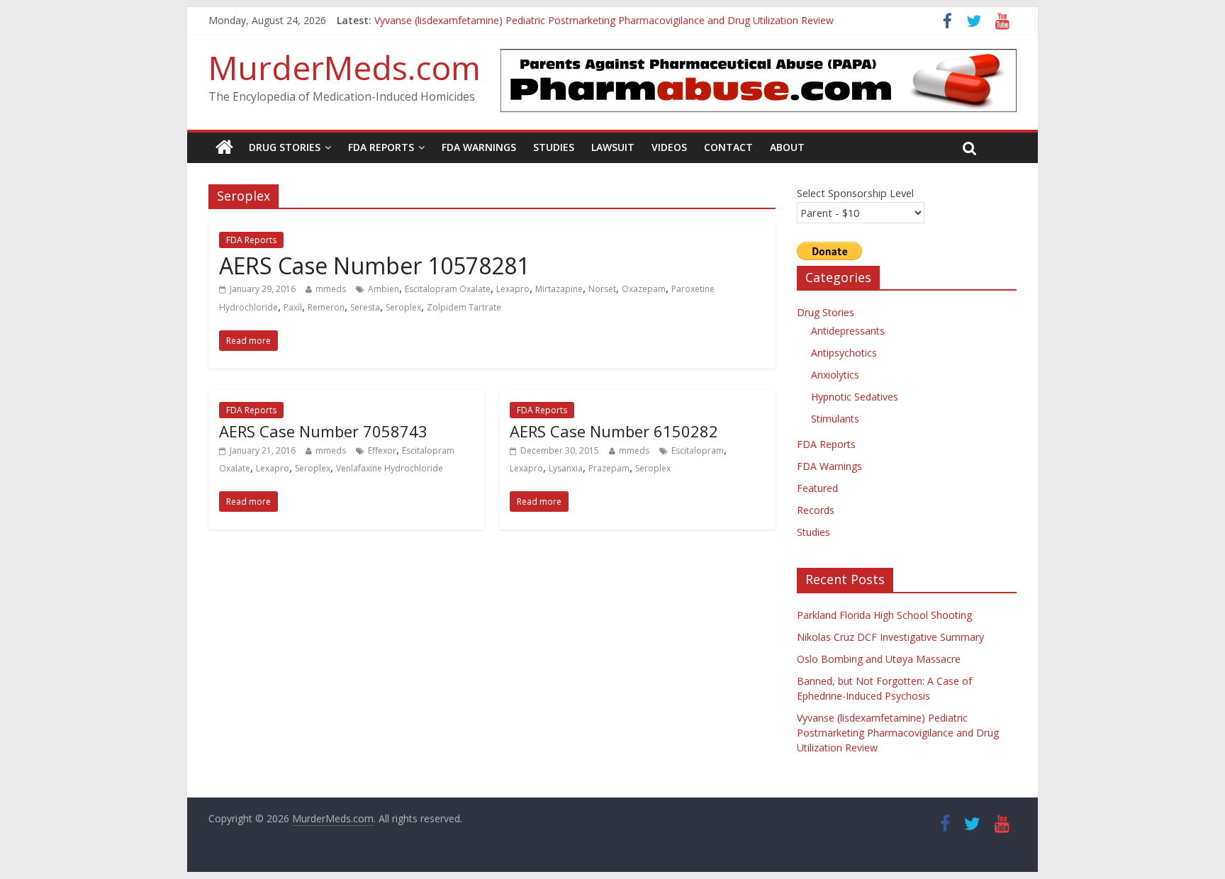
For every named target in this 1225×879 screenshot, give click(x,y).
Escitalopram (697, 450)
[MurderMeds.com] (224, 147)
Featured (817, 488)
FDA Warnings (479, 147)
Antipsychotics (844, 352)
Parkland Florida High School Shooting (884, 615)
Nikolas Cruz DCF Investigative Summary (890, 637)
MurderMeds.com (344, 67)
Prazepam (609, 468)
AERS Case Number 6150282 (614, 431)
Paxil (293, 307)
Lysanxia (566, 468)
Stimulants (835, 418)
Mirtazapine (559, 289)
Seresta (365, 307)
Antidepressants (848, 330)
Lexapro (513, 289)
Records (815, 510)
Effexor (382, 450)
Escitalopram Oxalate (448, 289)
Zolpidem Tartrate (464, 307)
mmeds (330, 289)
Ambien (383, 289)
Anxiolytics (835, 374)
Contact (728, 147)
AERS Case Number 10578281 (374, 265)
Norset (602, 289)
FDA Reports (381, 147)
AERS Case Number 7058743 (323, 431)
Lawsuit (612, 147)
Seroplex (403, 307)
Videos (669, 147)
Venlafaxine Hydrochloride (389, 468)
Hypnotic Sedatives (854, 396)
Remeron (326, 307)
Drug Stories (284, 147)
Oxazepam (644, 289)
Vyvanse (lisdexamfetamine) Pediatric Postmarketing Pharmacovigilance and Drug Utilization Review (604, 22)
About (787, 147)
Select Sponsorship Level (855, 193)
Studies (553, 147)
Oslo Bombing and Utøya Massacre (879, 659)
